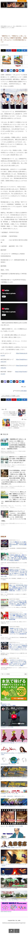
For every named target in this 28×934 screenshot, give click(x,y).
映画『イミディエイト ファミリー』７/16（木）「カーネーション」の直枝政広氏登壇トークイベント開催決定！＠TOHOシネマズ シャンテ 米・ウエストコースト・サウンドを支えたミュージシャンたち (14, 648)
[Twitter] (3, 50)
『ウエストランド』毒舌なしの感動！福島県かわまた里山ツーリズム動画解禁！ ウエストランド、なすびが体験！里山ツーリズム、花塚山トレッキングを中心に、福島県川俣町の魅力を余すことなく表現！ (13, 497)
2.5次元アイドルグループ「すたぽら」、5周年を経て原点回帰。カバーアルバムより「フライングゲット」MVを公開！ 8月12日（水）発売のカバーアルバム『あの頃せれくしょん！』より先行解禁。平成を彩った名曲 (14, 573)
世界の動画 (24, 390)
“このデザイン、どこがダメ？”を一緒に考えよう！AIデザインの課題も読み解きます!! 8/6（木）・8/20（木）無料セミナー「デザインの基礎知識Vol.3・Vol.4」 (18, 603)
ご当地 (24, 386)
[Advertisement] (14, 17)
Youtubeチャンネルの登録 (7, 727)
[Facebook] (8, 50)
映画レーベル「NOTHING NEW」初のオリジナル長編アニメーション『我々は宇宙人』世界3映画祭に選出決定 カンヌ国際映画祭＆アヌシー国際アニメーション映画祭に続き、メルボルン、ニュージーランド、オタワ (14, 588)
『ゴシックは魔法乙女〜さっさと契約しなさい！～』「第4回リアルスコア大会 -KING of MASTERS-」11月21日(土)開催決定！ (18, 544)
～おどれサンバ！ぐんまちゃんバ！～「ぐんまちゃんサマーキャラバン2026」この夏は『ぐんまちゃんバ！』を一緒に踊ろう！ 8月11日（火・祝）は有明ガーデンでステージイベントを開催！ (18, 662)
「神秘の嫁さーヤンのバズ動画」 (8, 705)
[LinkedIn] (19, 50)
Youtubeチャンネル (5, 704)
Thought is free (22, 922)
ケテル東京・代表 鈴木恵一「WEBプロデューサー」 (13, 796)
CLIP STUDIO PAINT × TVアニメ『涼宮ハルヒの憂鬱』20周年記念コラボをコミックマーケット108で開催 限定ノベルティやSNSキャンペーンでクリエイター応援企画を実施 (18, 616)
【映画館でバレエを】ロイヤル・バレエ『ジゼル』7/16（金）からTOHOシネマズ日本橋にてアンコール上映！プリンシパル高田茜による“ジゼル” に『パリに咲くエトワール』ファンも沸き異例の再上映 (14, 632)
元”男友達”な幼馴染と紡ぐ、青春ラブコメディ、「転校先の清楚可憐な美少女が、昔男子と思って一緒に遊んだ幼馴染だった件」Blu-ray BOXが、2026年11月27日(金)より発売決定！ (18, 557)
